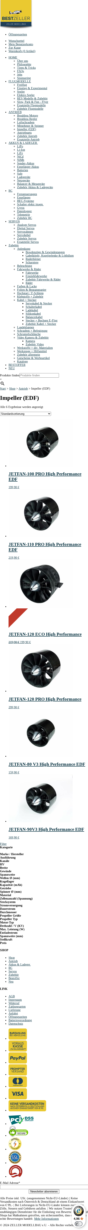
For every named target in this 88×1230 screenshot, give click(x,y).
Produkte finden (9, 375)
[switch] (78, 1223)
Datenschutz (16, 1023)
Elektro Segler (26, 95)
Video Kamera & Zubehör (33, 337)
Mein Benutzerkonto (21, 44)
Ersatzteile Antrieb (28, 139)
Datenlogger (24, 211)
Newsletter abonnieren (44, 1191)
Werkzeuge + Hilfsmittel (32, 351)
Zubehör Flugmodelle (30, 108)
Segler (21, 91)
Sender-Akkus (25, 163)
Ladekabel (32, 310)
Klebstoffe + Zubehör (30, 296)
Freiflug (22, 84)
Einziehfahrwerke (36, 276)
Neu (11, 981)
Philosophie (24, 64)
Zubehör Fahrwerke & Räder (43, 279)
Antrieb (23, 388)
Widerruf (14, 1003)
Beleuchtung (24, 265)
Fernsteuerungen (27, 194)
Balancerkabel (34, 317)
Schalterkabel (34, 306)
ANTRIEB (15, 112)
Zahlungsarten (17, 1006)
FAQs (20, 71)
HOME (13, 57)
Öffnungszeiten (18, 34)
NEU (12, 368)
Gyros (20, 207)
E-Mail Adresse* (10, 1183)
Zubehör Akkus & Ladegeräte (35, 187)
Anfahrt (13, 1013)
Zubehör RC (24, 218)
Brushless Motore (27, 115)
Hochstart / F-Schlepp (30, 293)
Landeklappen (25, 327)
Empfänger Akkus (28, 166)
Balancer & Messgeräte (31, 184)
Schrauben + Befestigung (32, 330)
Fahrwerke (32, 272)
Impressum (15, 999)
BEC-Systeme (25, 201)
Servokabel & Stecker (39, 303)
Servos (13, 971)
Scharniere (32, 262)
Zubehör (14, 245)
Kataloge (22, 361)
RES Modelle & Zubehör (32, 98)
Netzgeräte (23, 180)
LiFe (20, 153)
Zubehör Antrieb (27, 136)
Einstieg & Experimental (32, 88)
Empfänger (24, 197)
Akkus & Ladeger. (20, 964)
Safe (19, 173)
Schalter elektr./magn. (30, 204)
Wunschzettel (16, 40)
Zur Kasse (15, 47)
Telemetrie (23, 214)
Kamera (30, 341)
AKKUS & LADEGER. (23, 143)
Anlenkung (23, 248)
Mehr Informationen (46, 1218)
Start (3, 388)
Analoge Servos (26, 224)
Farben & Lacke (27, 286)
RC (10, 190)
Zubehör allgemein (28, 354)
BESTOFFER (17, 365)
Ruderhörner (33, 259)
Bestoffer (14, 978)
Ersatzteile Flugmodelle (31, 105)
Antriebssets (24, 132)
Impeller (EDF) (26, 129)
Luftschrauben (25, 122)
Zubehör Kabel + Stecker (41, 324)
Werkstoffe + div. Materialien (35, 347)
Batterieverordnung (20, 1020)
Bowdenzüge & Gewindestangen (45, 252)
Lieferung (15, 1010)
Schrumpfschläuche (29, 334)
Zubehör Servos (26, 238)
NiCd (20, 156)
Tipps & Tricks (26, 67)
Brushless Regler (27, 119)
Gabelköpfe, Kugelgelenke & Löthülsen (50, 255)
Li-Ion (21, 149)
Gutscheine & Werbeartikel (33, 358)
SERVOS (14, 221)
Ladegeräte (23, 177)
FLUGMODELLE (20, 81)
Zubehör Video (35, 344)
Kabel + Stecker (27, 300)
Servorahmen (25, 231)
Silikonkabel (33, 313)
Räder (29, 283)
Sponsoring (24, 78)
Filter (3, 844)
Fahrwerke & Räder (29, 269)
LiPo (20, 146)
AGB (12, 996)
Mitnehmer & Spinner (30, 125)
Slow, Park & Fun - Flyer (32, 102)
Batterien (22, 170)
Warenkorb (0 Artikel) (22, 51)
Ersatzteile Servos (28, 242)
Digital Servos (25, 228)
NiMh (20, 160)
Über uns (22, 61)
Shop (12, 388)
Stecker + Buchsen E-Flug (41, 320)
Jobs (19, 74)
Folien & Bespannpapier (31, 289)
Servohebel (24, 235)
